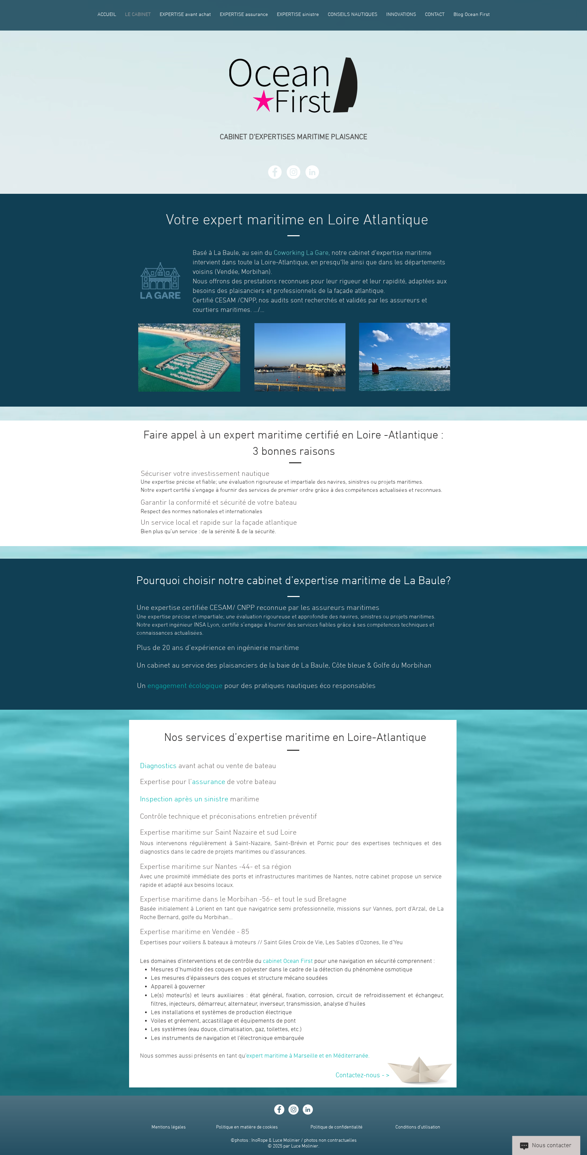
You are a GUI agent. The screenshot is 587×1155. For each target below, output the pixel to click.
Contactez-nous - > (363, 1076)
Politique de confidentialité (336, 1127)
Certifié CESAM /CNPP (224, 301)
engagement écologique (185, 686)
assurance (208, 782)
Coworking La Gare (301, 253)
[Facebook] (275, 172)
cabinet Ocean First (288, 961)
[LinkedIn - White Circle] (312, 172)
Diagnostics (158, 766)
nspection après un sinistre (185, 799)
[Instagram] (293, 172)
